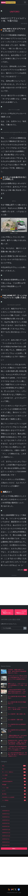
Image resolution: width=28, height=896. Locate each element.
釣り (13, 768)
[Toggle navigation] (25, 2)
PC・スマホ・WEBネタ (13, 772)
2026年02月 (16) (6, 829)
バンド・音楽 (13, 787)
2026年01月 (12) (6, 832)
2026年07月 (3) (5, 813)
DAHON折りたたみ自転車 (13, 797)
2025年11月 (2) (5, 839)
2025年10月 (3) (5, 842)
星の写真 (13, 794)
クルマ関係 (13, 775)
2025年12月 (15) (6, 835)
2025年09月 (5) (5, 845)
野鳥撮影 (13, 784)
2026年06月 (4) (5, 817)
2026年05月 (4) (5, 820)
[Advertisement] (14, 591)
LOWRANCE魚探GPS (13, 781)
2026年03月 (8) (5, 826)
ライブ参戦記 (13, 800)
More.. (14, 848)
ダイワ (13, 790)
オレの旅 (13, 778)
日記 (13, 765)
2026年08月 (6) (5, 810)
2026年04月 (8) (5, 823)
